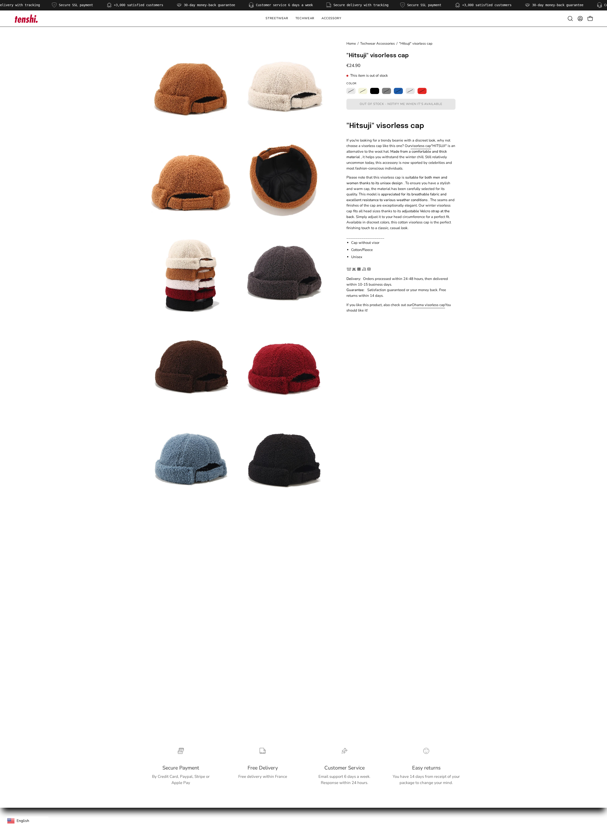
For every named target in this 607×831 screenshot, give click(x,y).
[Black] (374, 91)
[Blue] (398, 91)
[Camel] (350, 91)
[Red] (422, 91)
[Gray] (386, 91)
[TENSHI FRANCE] (26, 18)
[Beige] (362, 91)
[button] (305, 18)
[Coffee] (410, 91)
